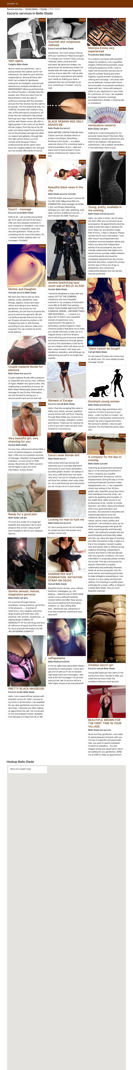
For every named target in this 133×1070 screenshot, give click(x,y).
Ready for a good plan (22, 514)
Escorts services (14, 9)
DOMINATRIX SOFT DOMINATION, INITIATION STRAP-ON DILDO (65, 577)
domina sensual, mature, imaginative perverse (24, 593)
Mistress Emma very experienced (101, 49)
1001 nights (15, 61)
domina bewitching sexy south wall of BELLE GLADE (66, 284)
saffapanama (56, 658)
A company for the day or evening (105, 458)
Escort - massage (19, 209)
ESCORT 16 (12, 3)
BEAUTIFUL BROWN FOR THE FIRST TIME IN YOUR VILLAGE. (104, 723)
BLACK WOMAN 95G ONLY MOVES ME (66, 123)
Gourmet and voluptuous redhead (64, 43)
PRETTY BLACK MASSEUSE (26, 688)
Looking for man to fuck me (66, 519)
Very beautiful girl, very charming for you (23, 440)
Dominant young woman (103, 401)
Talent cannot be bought (104, 348)
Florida (43, 9)
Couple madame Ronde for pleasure (25, 368)
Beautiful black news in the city (65, 189)
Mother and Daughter (22, 289)
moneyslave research (102, 125)
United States (31, 9)
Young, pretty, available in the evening (105, 208)
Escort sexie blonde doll (63, 455)
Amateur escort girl (100, 665)
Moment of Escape (60, 400)
